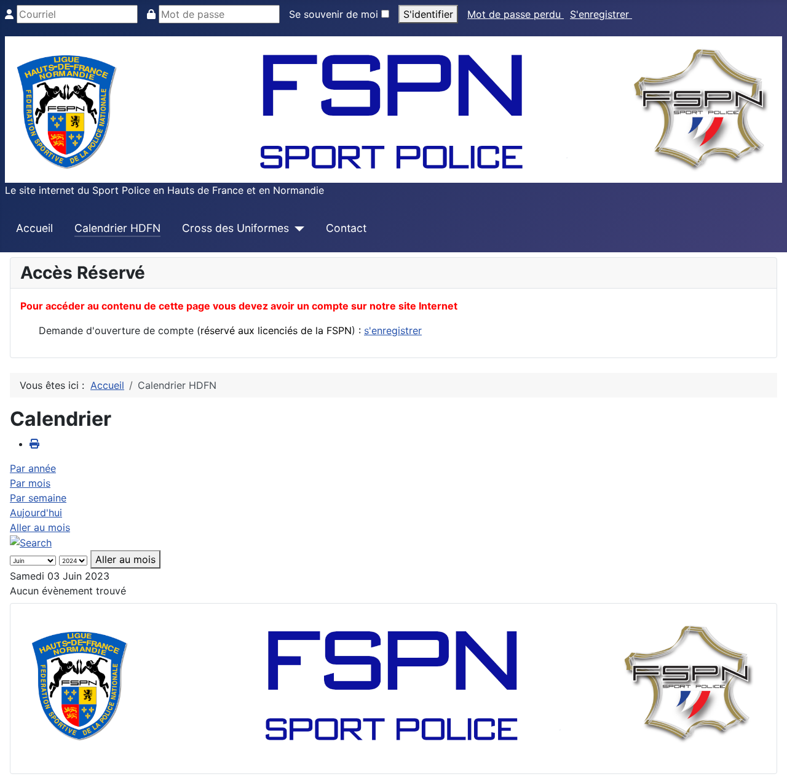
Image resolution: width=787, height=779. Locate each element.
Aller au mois (40, 527)
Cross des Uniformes (235, 228)
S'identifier (428, 14)
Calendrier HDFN (117, 228)
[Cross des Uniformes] (296, 228)
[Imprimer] (34, 443)
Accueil (34, 228)
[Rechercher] (31, 542)
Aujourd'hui (36, 512)
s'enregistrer (393, 330)
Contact (346, 228)
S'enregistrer (601, 14)
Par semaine (38, 498)
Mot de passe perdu (515, 14)
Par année (33, 468)
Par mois (30, 483)
